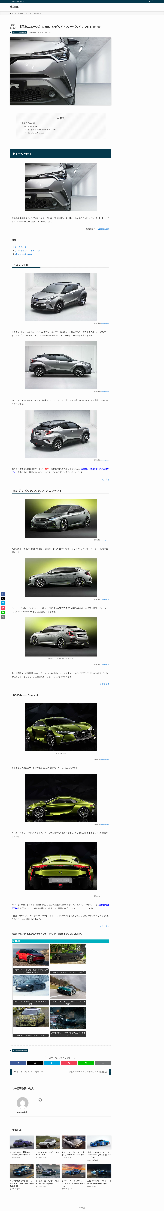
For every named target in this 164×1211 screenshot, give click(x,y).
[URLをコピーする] (103, 1063)
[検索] (152, 1)
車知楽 (14, 7)
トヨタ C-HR (32, 126)
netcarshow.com (104, 759)
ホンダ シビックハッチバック (27, 251)
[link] (40, 1100)
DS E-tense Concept (23, 254)
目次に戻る (104, 480)
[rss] (149, 1)
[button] (18, 1063)
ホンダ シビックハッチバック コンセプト (43, 130)
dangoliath (22, 1112)
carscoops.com (103, 229)
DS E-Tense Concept (36, 133)
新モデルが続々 (30, 123)
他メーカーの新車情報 (19, 32)
